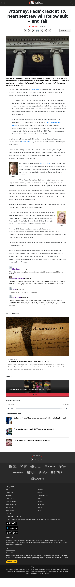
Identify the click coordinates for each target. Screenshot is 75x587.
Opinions (8, 513)
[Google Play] (12, 528)
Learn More (10, 549)
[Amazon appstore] (12, 533)
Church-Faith (9, 492)
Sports (39, 510)
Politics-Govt (9, 507)
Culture (40, 492)
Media (39, 498)
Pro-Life (40, 507)
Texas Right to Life (27, 142)
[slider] (38, 409)
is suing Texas (35, 89)
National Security (11, 504)
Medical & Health (11, 501)
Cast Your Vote (37, 395)
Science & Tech (10, 510)
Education (9, 495)
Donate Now (11, 562)
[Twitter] (37, 459)
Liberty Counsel (44, 163)
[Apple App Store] (12, 524)
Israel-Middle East (43, 495)
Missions (40, 501)
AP (7, 489)
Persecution (41, 504)
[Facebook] (32, 459)
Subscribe (37, 455)
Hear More (66, 404)
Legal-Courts (10, 498)
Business (40, 489)
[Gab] (41, 459)
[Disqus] (37, 289)
